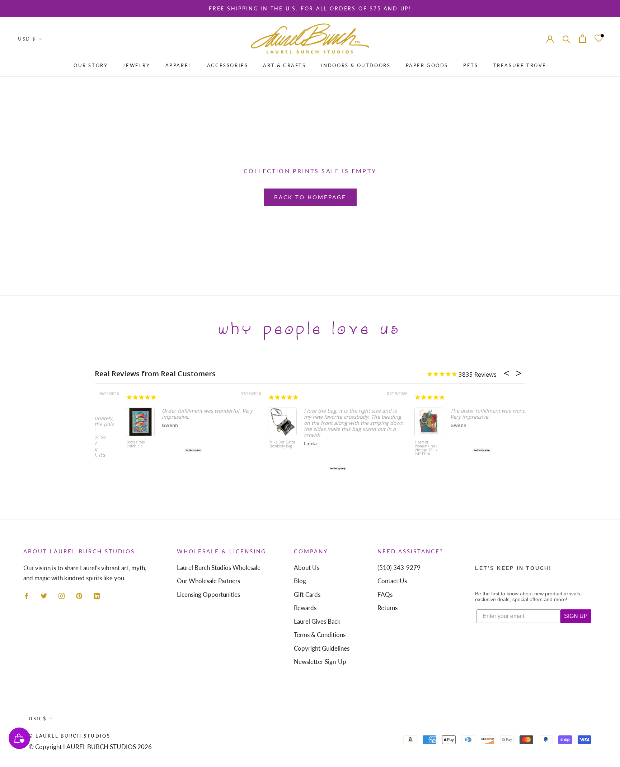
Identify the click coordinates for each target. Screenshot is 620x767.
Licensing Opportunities (208, 594)
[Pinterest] (79, 595)
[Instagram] (61, 595)
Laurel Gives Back (317, 621)
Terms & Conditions (320, 634)
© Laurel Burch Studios (69, 736)
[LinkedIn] (97, 595)
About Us (306, 567)
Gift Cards (307, 594)
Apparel (178, 65)
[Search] (566, 38)
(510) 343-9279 (399, 567)
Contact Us (392, 581)
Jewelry (136, 65)
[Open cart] (582, 38)
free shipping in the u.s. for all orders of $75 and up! (310, 8)
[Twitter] (44, 595)
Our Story (91, 65)
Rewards (305, 608)
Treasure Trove (519, 65)
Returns (387, 608)
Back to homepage (310, 197)
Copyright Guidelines (321, 648)
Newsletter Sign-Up (320, 661)
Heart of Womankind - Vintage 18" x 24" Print (109, 448)
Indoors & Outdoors (356, 65)
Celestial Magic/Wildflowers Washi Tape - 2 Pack (254, 448)
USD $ (27, 39)
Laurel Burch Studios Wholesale (218, 567)
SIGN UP (576, 616)
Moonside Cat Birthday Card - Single (394, 446)
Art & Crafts (284, 65)
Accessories (227, 65)
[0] (598, 38)
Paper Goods (427, 65)
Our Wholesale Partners (208, 581)
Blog (300, 581)
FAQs (385, 594)
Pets (470, 65)
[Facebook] (26, 595)
